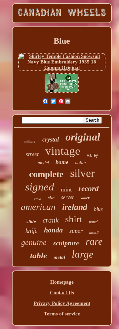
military (30, 141)
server (67, 197)
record (88, 189)
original (82, 137)
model (43, 162)
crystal (50, 139)
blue (98, 209)
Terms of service (62, 313)
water (85, 197)
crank (51, 220)
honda (53, 230)
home (62, 162)
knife (31, 230)
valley (92, 155)
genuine (34, 242)
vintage (62, 150)
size (51, 197)
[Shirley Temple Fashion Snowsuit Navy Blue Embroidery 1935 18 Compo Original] (61, 67)
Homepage (62, 282)
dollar (80, 162)
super (76, 230)
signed (39, 187)
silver (82, 173)
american (38, 207)
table (38, 255)
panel (93, 222)
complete (46, 174)
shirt (73, 219)
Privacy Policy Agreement (62, 303)
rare (94, 241)
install (94, 232)
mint (66, 189)
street (32, 154)
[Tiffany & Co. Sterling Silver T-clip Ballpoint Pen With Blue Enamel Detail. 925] (62, 92)
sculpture (66, 243)
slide (31, 221)
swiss (37, 198)
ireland (74, 207)
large (83, 254)
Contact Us (62, 292)
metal (59, 257)
